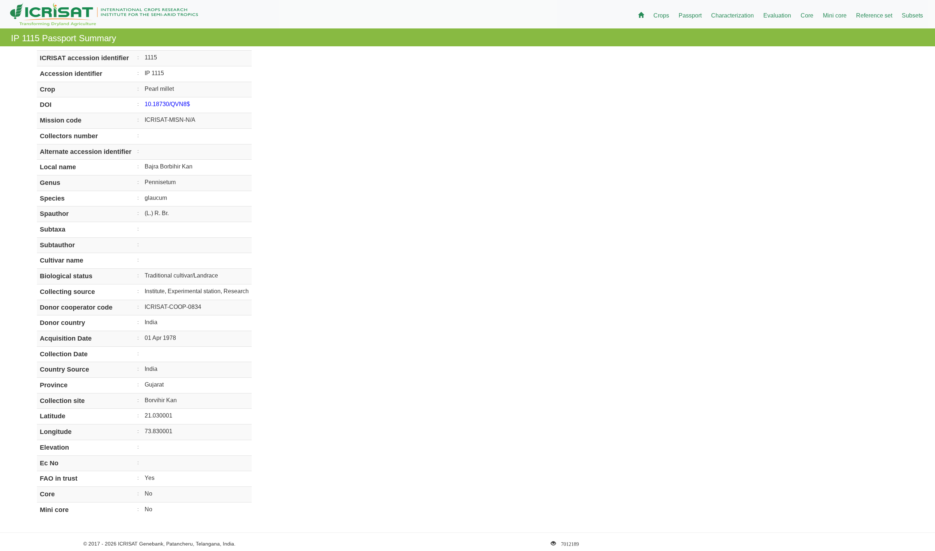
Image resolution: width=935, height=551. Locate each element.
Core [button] (807, 15)
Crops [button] (661, 15)
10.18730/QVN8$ (167, 104)
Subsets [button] (912, 15)
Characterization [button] (732, 15)
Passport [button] (690, 15)
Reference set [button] (874, 15)
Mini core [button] (835, 15)
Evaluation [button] (777, 15)
